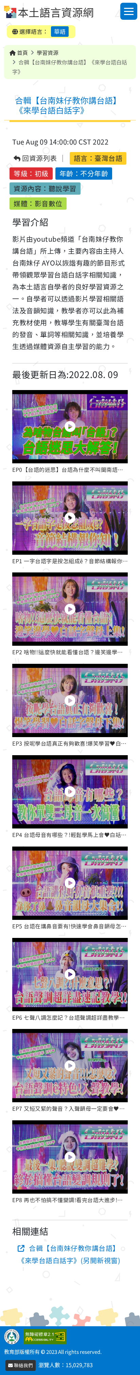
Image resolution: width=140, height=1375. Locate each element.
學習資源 (47, 52)
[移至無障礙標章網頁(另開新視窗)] (46, 1335)
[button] (70, 433)
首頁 (22, 52)
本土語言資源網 (56, 12)
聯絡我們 (23, 1365)
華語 (60, 31)
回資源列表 (39, 158)
